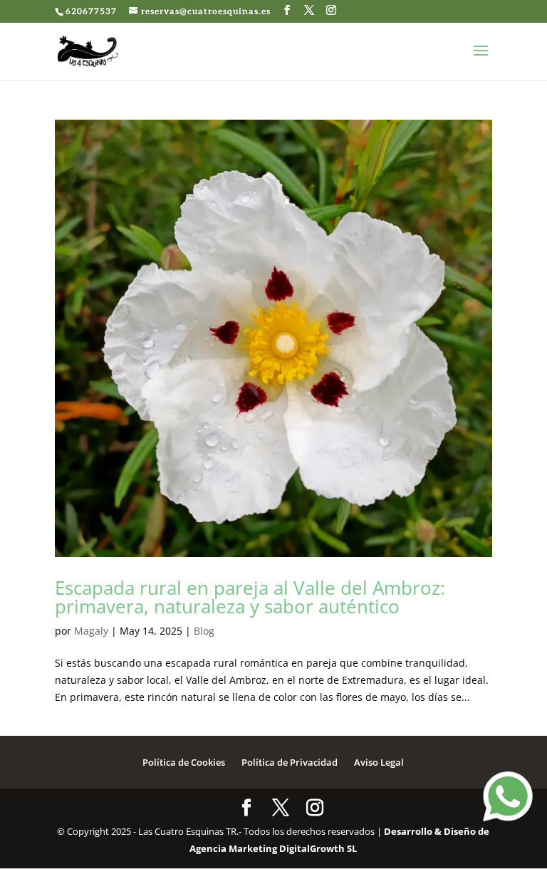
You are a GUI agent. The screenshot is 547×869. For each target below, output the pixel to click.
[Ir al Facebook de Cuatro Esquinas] (287, 10)
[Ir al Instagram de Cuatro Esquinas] (331, 10)
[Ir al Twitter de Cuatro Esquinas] (309, 10)
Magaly (91, 631)
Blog (204, 631)
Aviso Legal (379, 762)
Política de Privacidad (289, 762)
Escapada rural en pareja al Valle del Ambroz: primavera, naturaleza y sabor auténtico (250, 597)
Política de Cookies (183, 762)
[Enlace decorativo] (88, 51)
